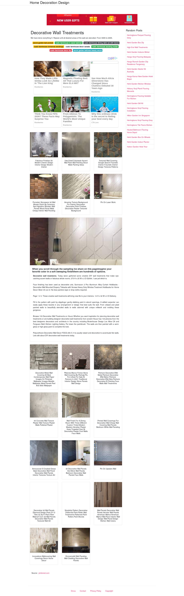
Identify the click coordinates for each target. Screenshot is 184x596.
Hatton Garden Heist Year (137, 146)
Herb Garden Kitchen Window (139, 83)
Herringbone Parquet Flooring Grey (139, 36)
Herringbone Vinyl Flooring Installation (137, 109)
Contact (83, 591)
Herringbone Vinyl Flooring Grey (140, 120)
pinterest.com (44, 573)
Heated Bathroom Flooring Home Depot (137, 131)
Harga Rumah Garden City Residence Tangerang (137, 62)
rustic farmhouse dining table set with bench (101, 43)
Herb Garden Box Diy (135, 42)
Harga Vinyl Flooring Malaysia (139, 57)
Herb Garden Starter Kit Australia (136, 70)
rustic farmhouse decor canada (78, 46)
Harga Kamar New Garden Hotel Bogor (140, 77)
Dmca (73, 591)
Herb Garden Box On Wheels (138, 137)
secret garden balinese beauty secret (87, 50)
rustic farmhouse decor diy (60, 50)
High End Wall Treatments (137, 47)
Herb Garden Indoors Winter (138, 52)
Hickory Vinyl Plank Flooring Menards (138, 89)
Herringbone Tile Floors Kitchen (139, 125)
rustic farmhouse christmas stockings (48, 46)
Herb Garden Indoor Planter (138, 142)
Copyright (109, 591)
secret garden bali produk (43, 43)
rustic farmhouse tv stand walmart (68, 43)
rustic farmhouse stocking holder (105, 46)
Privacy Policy (95, 591)
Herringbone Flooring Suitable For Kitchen (139, 97)
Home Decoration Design (49, 2)
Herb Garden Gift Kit (135, 103)
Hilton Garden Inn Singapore (138, 115)
